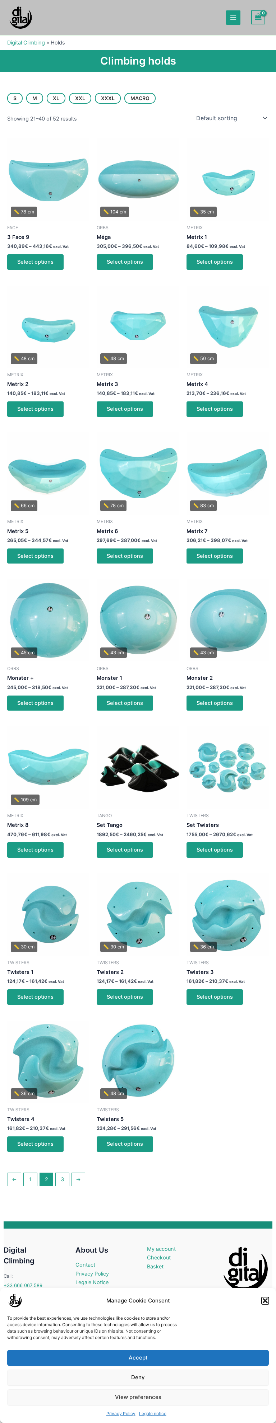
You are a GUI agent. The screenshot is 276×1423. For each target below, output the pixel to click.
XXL (80, 98)
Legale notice (152, 1413)
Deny (138, 1377)
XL (56, 98)
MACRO (140, 98)
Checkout (159, 1257)
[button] (265, 1300)
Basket (155, 1266)
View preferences (138, 1397)
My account (161, 1249)
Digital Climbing (26, 42)
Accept (138, 1357)
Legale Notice (92, 1282)
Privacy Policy (120, 1413)
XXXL (108, 98)
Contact (85, 1265)
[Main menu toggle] (233, 17)
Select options (35, 262)
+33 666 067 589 (23, 1285)
